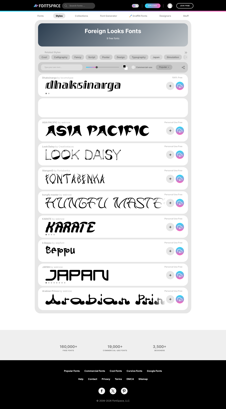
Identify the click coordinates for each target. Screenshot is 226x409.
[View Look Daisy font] (83, 154)
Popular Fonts (72, 370)
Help (80, 379)
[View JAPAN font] (76, 275)
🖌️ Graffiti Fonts (138, 15)
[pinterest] (124, 391)
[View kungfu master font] (109, 203)
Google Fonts (154, 370)
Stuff (186, 15)
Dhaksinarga (49, 77)
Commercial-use (144, 67)
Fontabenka (63, 170)
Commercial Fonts (94, 370)
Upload (152, 6)
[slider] (97, 67)
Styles (59, 15)
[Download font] (180, 86)
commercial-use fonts (115, 350)
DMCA (130, 379)
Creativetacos (66, 146)
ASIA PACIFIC (49, 122)
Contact (92, 379)
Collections (81, 15)
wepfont (59, 242)
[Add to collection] (170, 86)
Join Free (185, 6)
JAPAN (46, 267)
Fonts (40, 15)
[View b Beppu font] (60, 251)
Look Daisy (48, 146)
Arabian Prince (50, 291)
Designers (165, 15)
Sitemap (143, 379)
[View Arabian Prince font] (117, 299)
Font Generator (108, 15)
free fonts (68, 350)
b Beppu (46, 242)
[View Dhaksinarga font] (82, 86)
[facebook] (101, 391)
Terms (118, 379)
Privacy (106, 379)
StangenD (47, 170)
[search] (78, 6)
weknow (65, 122)
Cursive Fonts (134, 370)
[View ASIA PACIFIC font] (97, 130)
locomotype (67, 77)
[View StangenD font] (75, 178)
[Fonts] (47, 5)
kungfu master (50, 194)
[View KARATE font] (70, 227)
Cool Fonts (116, 370)
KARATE (46, 218)
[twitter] (113, 391)
